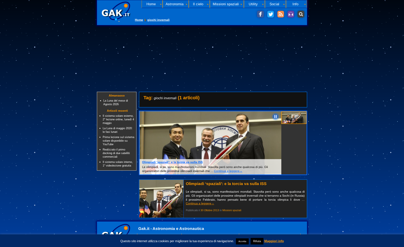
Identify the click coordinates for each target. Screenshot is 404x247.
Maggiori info (274, 241)
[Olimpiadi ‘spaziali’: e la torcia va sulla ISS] (161, 216)
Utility (253, 4)
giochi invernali (158, 19)
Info (295, 4)
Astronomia (174, 4)
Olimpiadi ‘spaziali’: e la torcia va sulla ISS (172, 162)
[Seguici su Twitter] (270, 14)
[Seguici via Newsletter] (290, 14)
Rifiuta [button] (257, 241)
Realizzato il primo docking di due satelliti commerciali (116, 153)
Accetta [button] (242, 241)
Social (274, 4)
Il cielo (198, 4)
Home (139, 19)
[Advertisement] (202, 56)
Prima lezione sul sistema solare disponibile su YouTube (118, 141)
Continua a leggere (228, 171)
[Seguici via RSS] (280, 14)
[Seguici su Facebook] (260, 14)
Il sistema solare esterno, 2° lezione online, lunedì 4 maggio (118, 119)
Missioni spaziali (226, 4)
